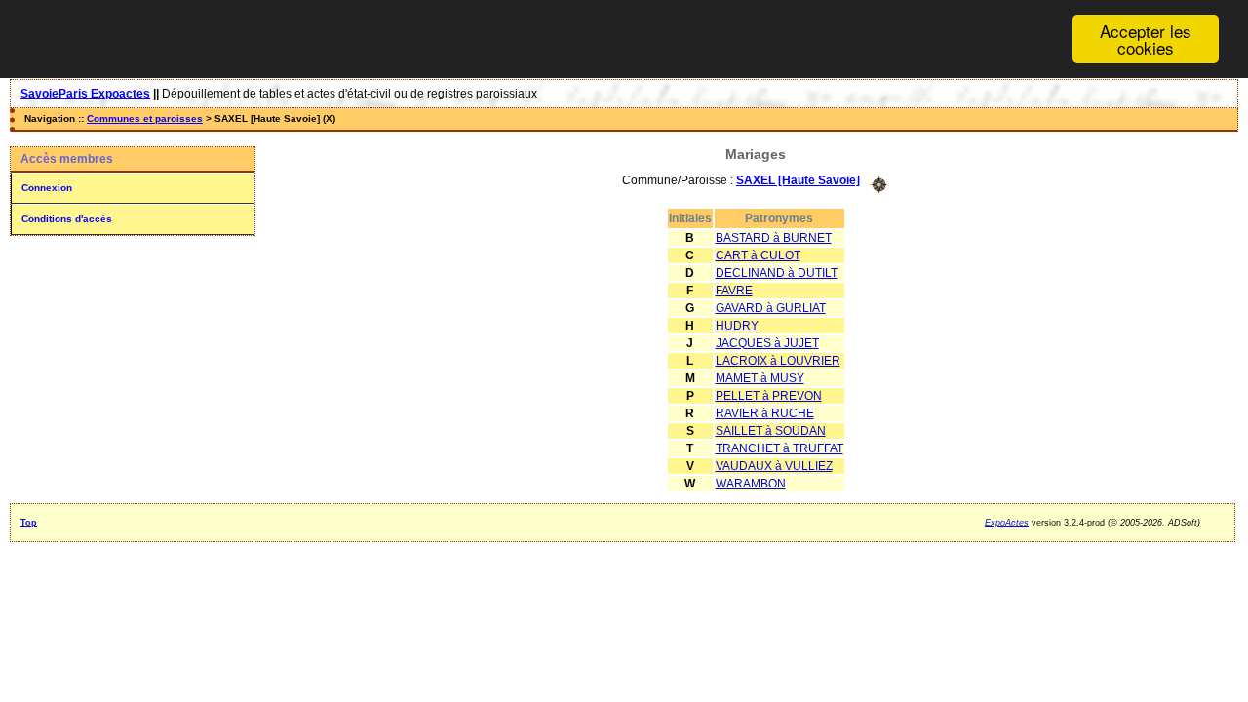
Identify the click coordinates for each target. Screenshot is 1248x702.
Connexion (46, 187)
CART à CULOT (758, 255)
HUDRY (737, 325)
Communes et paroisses (145, 118)
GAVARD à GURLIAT (771, 308)
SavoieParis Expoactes (85, 93)
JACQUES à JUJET (767, 343)
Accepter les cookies (1145, 39)
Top (28, 522)
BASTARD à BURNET (774, 238)
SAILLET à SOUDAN (771, 431)
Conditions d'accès (66, 219)
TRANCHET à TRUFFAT (779, 448)
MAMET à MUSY (760, 378)
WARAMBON (751, 483)
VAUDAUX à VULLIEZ (774, 466)
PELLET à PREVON (769, 396)
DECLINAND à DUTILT (777, 273)
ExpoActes (1007, 522)
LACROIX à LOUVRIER (778, 361)
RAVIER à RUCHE (765, 413)
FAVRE (734, 290)
